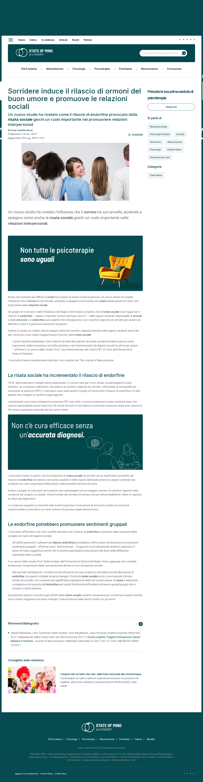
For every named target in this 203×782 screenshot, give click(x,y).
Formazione (174, 68)
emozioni (21, 319)
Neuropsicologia (158, 126)
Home (21, 40)
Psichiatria (125, 68)
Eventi (75, 40)
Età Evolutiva (29, 68)
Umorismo (155, 142)
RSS (133, 760)
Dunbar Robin (174, 149)
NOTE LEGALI (74, 760)
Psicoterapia (102, 68)
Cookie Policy (61, 774)
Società (180, 134)
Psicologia (79, 68)
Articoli (63, 40)
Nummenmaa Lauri (160, 157)
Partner (88, 40)
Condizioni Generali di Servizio (96, 760)
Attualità (151, 739)
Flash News (156, 175)
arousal (137, 315)
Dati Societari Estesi (121, 760)
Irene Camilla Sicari (22, 130)
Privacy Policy (47, 774)
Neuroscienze (149, 68)
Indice (33, 40)
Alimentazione (54, 68)
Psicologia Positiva (160, 134)
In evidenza (48, 40)
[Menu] (11, 40)
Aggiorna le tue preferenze (26, 774)
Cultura (138, 739)
